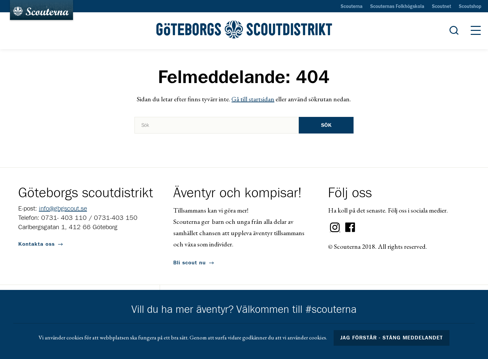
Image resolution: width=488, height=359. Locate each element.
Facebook (350, 227)
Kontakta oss (36, 244)
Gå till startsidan (252, 99)
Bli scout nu (189, 262)
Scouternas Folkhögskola (397, 6)
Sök (326, 125)
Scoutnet (441, 6)
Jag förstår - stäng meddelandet (391, 337)
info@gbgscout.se (63, 208)
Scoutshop (470, 6)
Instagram (335, 227)
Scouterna (352, 6)
